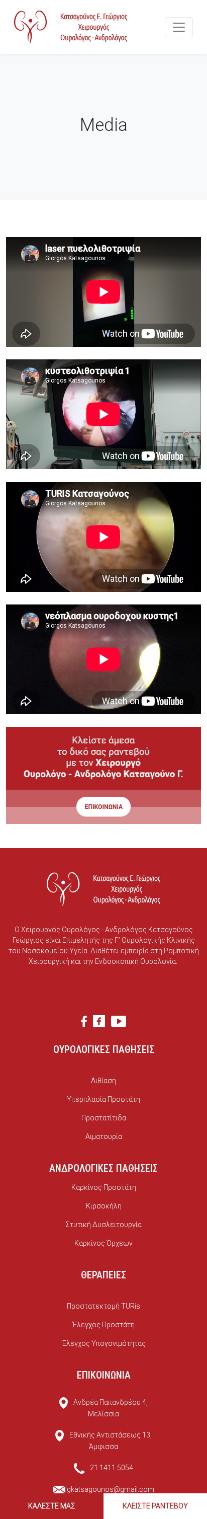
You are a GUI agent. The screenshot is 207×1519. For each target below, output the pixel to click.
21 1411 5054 (111, 1468)
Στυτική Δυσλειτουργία (103, 1225)
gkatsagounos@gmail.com (110, 1489)
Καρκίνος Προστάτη (103, 1187)
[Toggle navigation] (179, 27)
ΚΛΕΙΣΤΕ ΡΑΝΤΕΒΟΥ (155, 1506)
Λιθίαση (103, 1081)
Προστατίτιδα (103, 1118)
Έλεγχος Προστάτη (103, 1325)
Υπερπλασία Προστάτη (103, 1099)
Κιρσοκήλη (104, 1206)
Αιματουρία (103, 1136)
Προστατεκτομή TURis (103, 1306)
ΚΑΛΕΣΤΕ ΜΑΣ (51, 1506)
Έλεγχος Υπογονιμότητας (104, 1343)
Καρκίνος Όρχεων (103, 1243)
